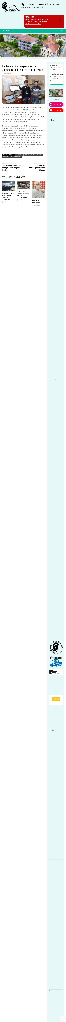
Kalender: (53, 120)
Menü (7, 31)
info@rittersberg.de (56, 74)
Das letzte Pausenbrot (36, 202)
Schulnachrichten (8, 63)
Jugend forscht (29, 154)
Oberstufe (39, 154)
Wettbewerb (17, 157)
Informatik (19, 154)
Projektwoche (7, 157)
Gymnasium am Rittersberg (41, 4)
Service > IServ (44, 19)
